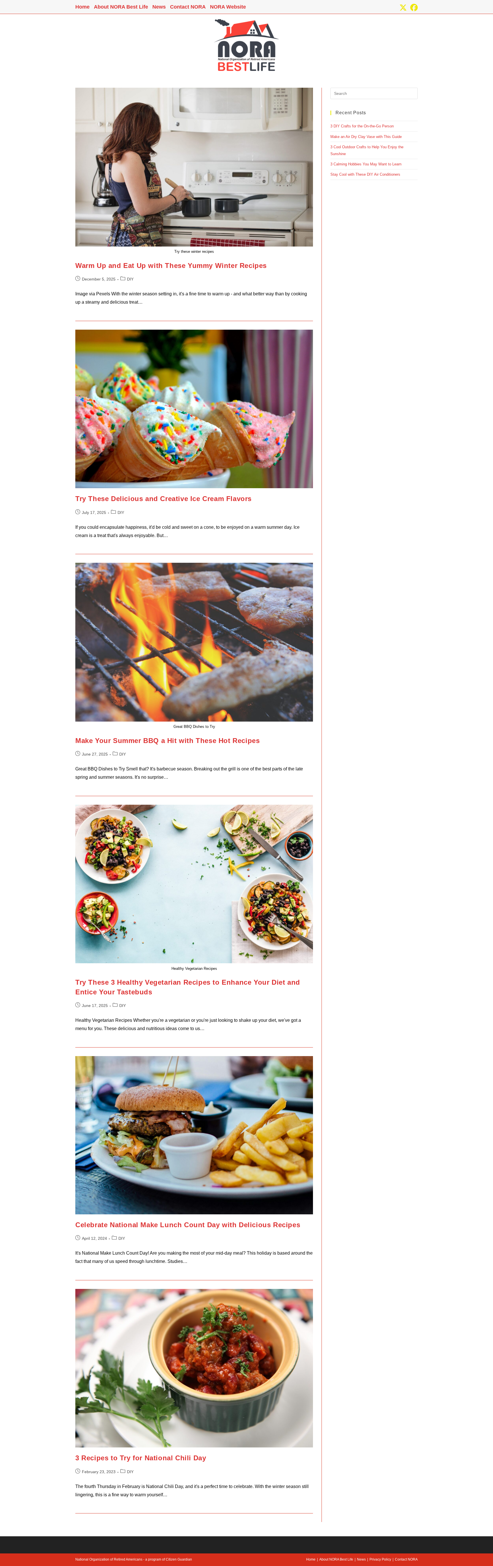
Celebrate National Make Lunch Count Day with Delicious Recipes (187, 1225)
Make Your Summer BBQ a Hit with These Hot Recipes (167, 740)
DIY (130, 279)
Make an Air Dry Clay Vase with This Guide (366, 137)
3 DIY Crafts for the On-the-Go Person (362, 126)
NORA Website (228, 7)
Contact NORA (188, 7)
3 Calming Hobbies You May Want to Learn (365, 164)
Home (82, 7)
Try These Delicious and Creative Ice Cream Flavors (163, 498)
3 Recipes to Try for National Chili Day (140, 1458)
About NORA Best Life (121, 7)
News (159, 7)
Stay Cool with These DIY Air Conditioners (365, 174)
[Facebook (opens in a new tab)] (413, 7)
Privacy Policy (380, 1559)
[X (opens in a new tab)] (403, 7)
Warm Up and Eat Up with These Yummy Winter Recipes (171, 265)
